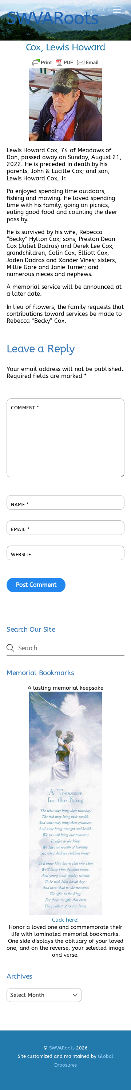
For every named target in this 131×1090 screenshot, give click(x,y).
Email (20, 529)
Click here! (65, 920)
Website (21, 554)
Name (20, 504)
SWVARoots (62, 1048)
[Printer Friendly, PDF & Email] (65, 62)
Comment (25, 407)
